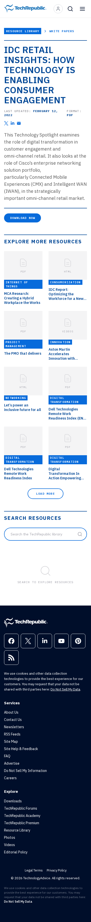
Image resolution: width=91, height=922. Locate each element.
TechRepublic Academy (22, 815)
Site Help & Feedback (21, 749)
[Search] (70, 8)
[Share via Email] (19, 123)
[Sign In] (58, 8)
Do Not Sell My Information (25, 770)
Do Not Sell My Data (65, 689)
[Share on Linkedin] (12, 123)
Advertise (11, 763)
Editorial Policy (16, 852)
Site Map (11, 741)
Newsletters (14, 727)
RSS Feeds (12, 734)
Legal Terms (34, 870)
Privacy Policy (56, 870)
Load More (45, 493)
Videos (9, 845)
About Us (11, 712)
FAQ (7, 756)
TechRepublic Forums (20, 808)
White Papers (61, 31)
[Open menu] (82, 8)
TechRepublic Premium (21, 823)
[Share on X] (6, 123)
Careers (10, 778)
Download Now (22, 218)
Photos (9, 837)
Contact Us (13, 719)
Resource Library (22, 31)
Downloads (13, 801)
